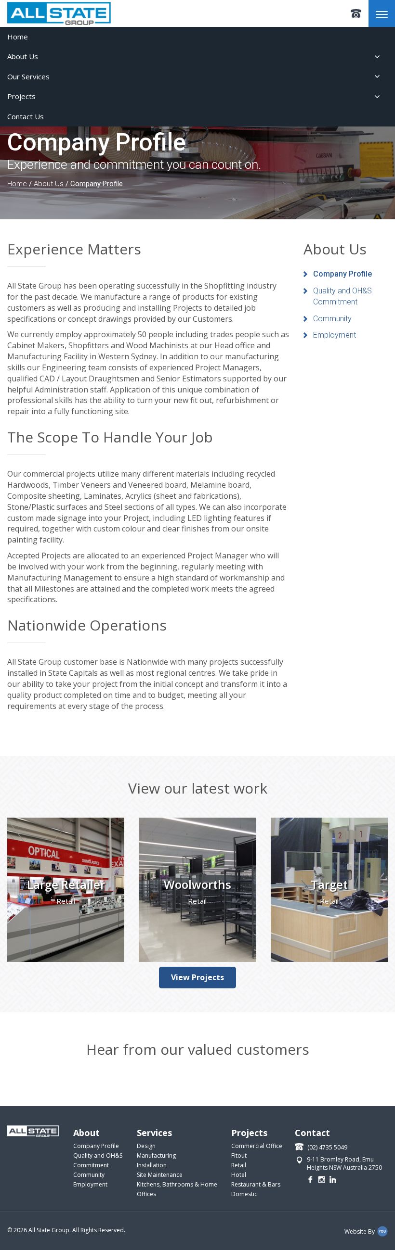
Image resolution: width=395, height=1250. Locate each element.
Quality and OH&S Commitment (342, 296)
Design (146, 1146)
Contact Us (25, 116)
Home (17, 36)
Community (332, 318)
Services (154, 1132)
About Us (22, 56)
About (86, 1132)
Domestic (244, 1194)
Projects (21, 96)
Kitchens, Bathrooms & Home (177, 1184)
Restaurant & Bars (255, 1184)
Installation (152, 1165)
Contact (312, 1132)
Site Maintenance (160, 1175)
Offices (146, 1194)
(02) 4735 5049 (356, 13)
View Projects (197, 977)
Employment (334, 335)
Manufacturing (156, 1155)
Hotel (238, 1175)
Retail (238, 1165)
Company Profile (342, 273)
